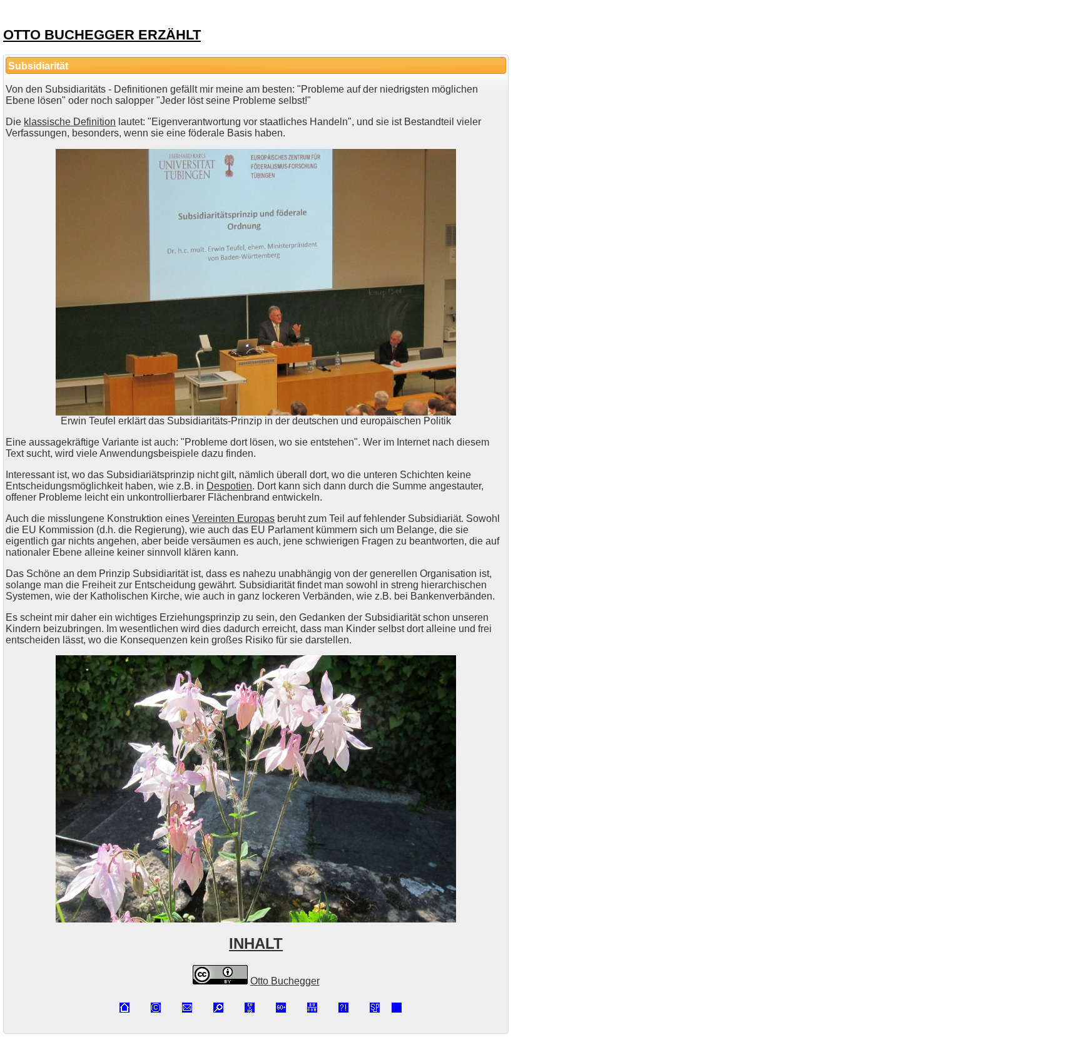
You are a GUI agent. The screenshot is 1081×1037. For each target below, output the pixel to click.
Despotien (229, 486)
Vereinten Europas (233, 518)
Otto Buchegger (285, 981)
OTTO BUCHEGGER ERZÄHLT (102, 35)
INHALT (256, 943)
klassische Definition (70, 121)
